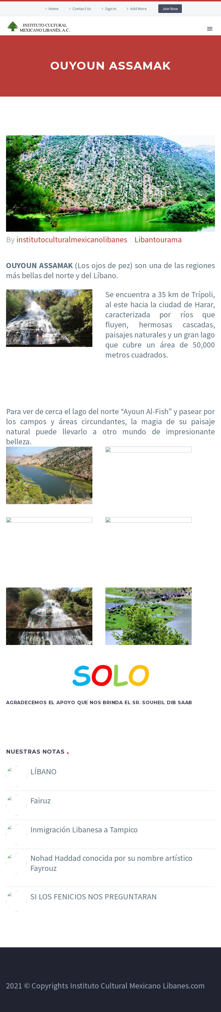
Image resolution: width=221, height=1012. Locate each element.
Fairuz (40, 801)
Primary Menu (210, 28)
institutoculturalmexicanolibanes (71, 239)
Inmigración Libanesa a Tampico (84, 830)
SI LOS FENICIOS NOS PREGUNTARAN (93, 897)
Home (54, 8)
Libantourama (158, 239)
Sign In (110, 8)
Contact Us (82, 8)
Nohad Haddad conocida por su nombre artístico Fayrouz (111, 863)
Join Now (170, 8)
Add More (138, 8)
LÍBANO (43, 772)
